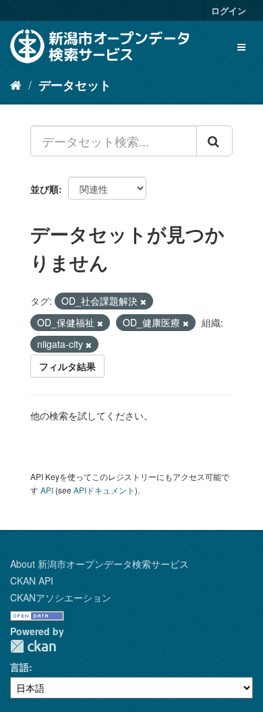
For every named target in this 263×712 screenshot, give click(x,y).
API (46, 490)
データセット (74, 85)
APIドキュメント (104, 490)
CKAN (33, 646)
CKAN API (31, 580)
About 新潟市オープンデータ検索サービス (99, 563)
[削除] (143, 301)
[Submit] (214, 140)
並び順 (44, 189)
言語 (19, 667)
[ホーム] (16, 84)
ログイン (228, 10)
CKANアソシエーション (60, 597)
